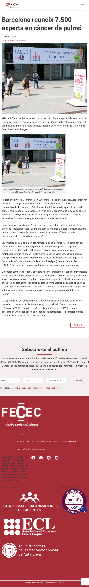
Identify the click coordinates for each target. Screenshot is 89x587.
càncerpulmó (7, 40)
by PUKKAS (60, 582)
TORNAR (78, 325)
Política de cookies (50, 582)
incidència (15, 40)
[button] (82, 5)
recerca (23, 40)
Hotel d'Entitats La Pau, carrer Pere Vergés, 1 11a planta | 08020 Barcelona (46, 441)
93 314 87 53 (21, 434)
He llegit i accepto (32, 388)
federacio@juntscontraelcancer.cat (31, 449)
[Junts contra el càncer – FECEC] (12, 5)
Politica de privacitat (37, 582)
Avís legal (28, 582)
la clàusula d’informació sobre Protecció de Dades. (39, 388)
